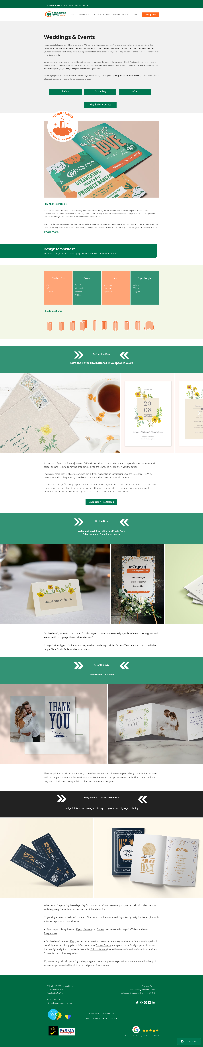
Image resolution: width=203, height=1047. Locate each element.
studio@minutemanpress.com (59, 1003)
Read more (51, 232)
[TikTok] (137, 1002)
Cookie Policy (108, 1013)
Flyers (79, 929)
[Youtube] (141, 1002)
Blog (87, 1018)
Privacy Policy (94, 1013)
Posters (100, 929)
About (95, 1018)
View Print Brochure (109, 1018)
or (124, 75)
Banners (87, 929)
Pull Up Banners (98, 949)
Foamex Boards (103, 945)
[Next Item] (199, 413)
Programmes (50, 933)
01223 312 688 (54, 999)
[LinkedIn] (153, 1002)
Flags (73, 941)
